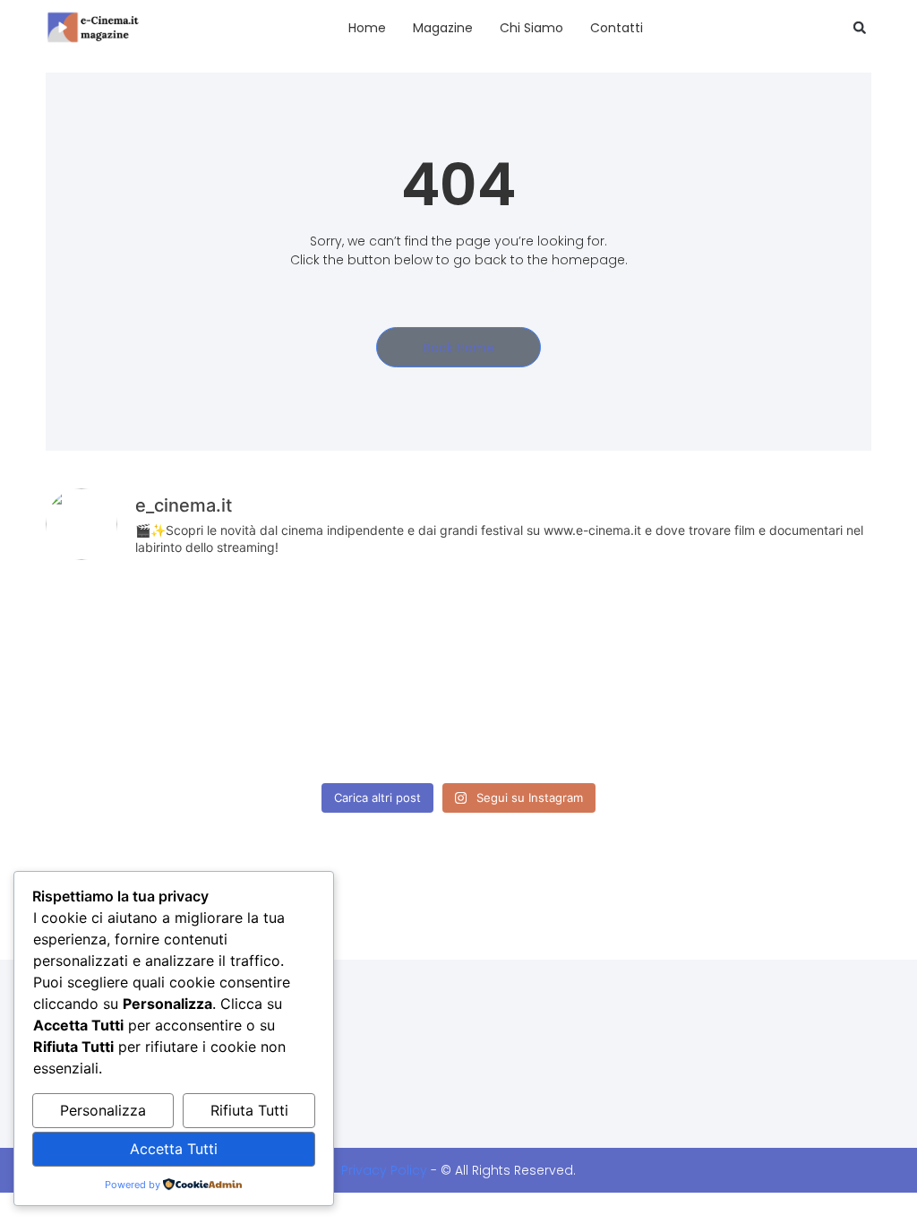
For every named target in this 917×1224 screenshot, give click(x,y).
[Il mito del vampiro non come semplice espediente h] (124, 723)
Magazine (443, 28)
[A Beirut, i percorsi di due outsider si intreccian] (292, 626)
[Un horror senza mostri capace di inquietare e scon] (625, 626)
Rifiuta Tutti (249, 1110)
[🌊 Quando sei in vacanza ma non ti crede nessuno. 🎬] (458, 626)
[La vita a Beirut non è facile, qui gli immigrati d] (124, 626)
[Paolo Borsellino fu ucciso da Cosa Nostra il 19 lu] (625, 723)
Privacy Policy (384, 1170)
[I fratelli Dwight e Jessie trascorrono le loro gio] (791, 723)
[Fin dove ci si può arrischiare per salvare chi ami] (791, 626)
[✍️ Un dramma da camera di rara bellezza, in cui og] (458, 723)
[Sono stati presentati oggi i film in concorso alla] (292, 723)
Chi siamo (531, 28)
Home (367, 28)
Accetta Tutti (174, 1149)
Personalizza (103, 1110)
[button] (859, 27)
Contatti (616, 28)
